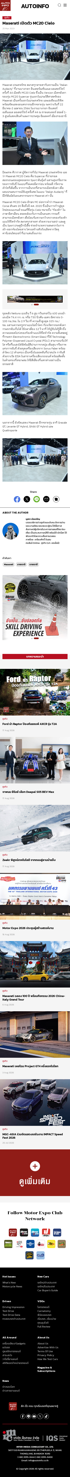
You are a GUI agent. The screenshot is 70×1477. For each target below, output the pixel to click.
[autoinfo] (5, 5)
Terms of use (45, 1351)
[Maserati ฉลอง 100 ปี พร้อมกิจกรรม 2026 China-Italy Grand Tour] (35, 964)
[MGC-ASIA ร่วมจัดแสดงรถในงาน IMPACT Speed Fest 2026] (35, 1102)
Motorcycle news (12, 1286)
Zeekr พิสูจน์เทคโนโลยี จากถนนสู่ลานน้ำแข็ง (29, 860)
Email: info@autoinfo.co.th (35, 1460)
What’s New (9, 1282)
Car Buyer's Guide (47, 1290)
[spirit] (61, 1243)
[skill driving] (29, 1255)
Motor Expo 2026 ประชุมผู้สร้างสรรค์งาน (28, 928)
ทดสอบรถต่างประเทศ (13, 1319)
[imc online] (19, 1243)
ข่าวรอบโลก (8, 1387)
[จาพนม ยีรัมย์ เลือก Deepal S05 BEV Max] (35, 760)
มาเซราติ (21, 564)
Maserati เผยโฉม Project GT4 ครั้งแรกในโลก (30, 1066)
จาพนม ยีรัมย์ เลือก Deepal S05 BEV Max (28, 792)
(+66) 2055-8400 (44, 1457)
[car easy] (51, 1243)
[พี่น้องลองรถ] (41, 1243)
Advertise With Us (47, 1347)
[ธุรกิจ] (35, 1172)
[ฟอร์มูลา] (46, 1232)
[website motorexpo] (35, 1232)
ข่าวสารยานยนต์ (11, 1390)
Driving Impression (13, 1307)
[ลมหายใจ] (40, 1255)
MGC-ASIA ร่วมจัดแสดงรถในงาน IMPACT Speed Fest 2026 (32, 1136)
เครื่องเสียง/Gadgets (13, 1343)
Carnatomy (44, 1311)
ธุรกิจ (6, 17)
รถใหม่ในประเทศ (46, 1286)
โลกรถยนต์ (43, 1307)
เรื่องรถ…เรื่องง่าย (46, 1319)
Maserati (8, 564)
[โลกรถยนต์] (30, 1243)
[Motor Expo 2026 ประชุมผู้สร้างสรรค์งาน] (35, 896)
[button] (33, 304)
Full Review (43, 1326)
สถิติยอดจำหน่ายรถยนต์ (15, 1363)
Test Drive (8, 1311)
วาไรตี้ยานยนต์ (10, 1359)
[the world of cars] (57, 1232)
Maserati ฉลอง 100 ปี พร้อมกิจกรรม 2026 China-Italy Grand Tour (33, 998)
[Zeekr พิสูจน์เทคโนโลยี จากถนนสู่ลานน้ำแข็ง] (35, 828)
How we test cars (47, 1359)
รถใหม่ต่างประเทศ (46, 1282)
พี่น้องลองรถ (44, 1315)
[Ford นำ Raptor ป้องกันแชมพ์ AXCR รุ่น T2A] (35, 692)
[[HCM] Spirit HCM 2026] (35, 607)
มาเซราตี (33, 564)
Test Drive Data (11, 1315)
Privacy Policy (45, 1355)
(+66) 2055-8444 (26, 1457)
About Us (42, 1343)
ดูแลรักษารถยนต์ (11, 1351)
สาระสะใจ (7, 1355)
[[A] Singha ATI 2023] (35, 299)
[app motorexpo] (24, 1232)
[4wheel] (8, 1243)
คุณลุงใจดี (43, 1323)
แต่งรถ (6, 1347)
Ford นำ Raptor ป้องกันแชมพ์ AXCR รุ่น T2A (29, 724)
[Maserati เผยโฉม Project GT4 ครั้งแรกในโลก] (35, 1034)
